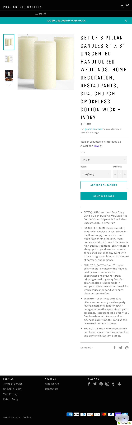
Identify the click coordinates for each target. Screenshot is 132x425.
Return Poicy (10, 399)
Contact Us (51, 388)
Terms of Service (12, 383)
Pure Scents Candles (22, 7)
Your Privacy (10, 394)
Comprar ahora (103, 196)
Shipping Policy (12, 388)
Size (82, 152)
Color (83, 167)
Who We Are (52, 383)
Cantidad (117, 167)
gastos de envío (93, 128)
